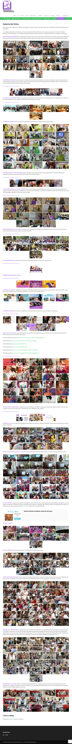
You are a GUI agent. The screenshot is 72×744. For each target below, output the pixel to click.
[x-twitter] (66, 15)
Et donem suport (46, 18)
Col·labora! (61, 18)
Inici (18, 15)
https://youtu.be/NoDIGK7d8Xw (20, 347)
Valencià (14, 15)
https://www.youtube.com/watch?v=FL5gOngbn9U (24, 340)
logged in (11, 719)
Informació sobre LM (26, 18)
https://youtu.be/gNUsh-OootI (19, 343)
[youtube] (68, 15)
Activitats (54, 18)
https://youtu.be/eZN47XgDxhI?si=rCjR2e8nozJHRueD (25, 350)
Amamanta (8, 11)
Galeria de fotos (33, 15)
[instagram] (64, 15)
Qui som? (22, 15)
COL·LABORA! (40, 15)
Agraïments (52, 15)
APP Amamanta (7, 18)
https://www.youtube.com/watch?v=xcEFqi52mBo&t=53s (31, 337)
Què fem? (27, 15)
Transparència (46, 15)
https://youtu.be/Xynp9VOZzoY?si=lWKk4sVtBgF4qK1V (25, 353)
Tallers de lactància (16, 18)
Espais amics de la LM (37, 18)
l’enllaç (23, 506)
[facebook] (63, 15)
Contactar (58, 15)
